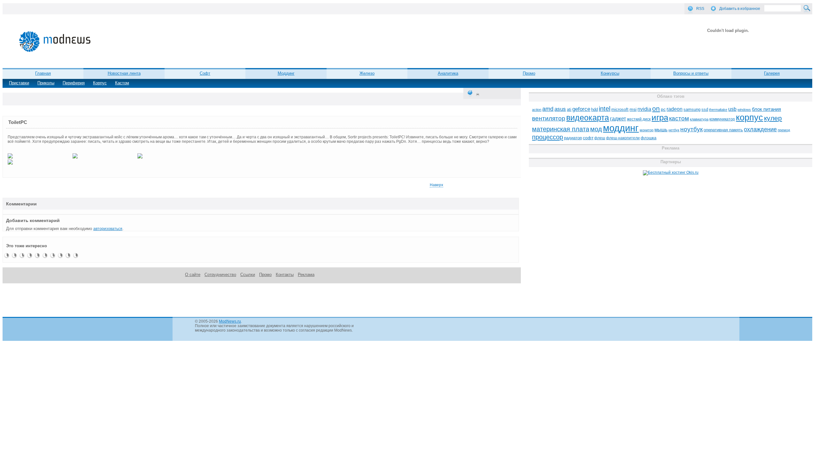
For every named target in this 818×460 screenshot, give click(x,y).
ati (569, 109)
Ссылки (247, 274)
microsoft (620, 109)
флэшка (648, 137)
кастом (679, 118)
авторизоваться (107, 228)
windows (744, 109)
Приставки (19, 82)
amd (547, 109)
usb (732, 109)
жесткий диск (639, 119)
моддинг (621, 128)
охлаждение (760, 129)
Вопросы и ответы (690, 73)
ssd (704, 109)
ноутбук (691, 129)
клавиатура (699, 119)
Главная (43, 73)
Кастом (122, 82)
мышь (661, 129)
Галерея (772, 73)
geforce (581, 109)
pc (663, 109)
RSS (700, 8)
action (536, 109)
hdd (594, 109)
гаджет (618, 118)
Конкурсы (610, 73)
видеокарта (587, 117)
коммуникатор (722, 119)
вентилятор (548, 118)
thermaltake (718, 109)
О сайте (192, 274)
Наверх (436, 185)
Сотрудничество (220, 274)
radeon (675, 109)
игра (660, 117)
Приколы (45, 82)
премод (784, 130)
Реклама (306, 274)
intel (604, 108)
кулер (773, 118)
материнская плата (560, 129)
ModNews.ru (230, 321)
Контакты (285, 274)
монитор (646, 130)
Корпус (100, 82)
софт (588, 137)
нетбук (673, 130)
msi (633, 109)
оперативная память (723, 130)
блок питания (766, 109)
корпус (749, 117)
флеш (599, 138)
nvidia (644, 109)
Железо (366, 73)
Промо (529, 73)
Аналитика (448, 73)
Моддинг (286, 73)
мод (596, 129)
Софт (205, 73)
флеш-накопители (623, 138)
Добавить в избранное (739, 8)
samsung (691, 109)
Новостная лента (124, 73)
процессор (547, 137)
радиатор (573, 137)
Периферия (74, 82)
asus (560, 109)
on (656, 108)
